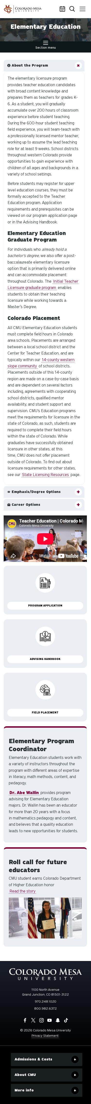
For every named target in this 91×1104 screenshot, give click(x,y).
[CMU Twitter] (33, 1020)
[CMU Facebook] (25, 1020)
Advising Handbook (45, 659)
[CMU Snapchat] (58, 1020)
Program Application (45, 605)
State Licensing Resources (45, 474)
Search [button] (73, 9)
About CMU (25, 1075)
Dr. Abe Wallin (24, 792)
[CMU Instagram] (41, 1020)
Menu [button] (82, 9)
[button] (44, 65)
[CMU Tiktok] (66, 1020)
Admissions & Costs (33, 1059)
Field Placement (45, 712)
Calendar (63, 9)
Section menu (45, 47)
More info (24, 1090)
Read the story (22, 891)
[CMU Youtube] (49, 1020)
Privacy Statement (45, 1036)
